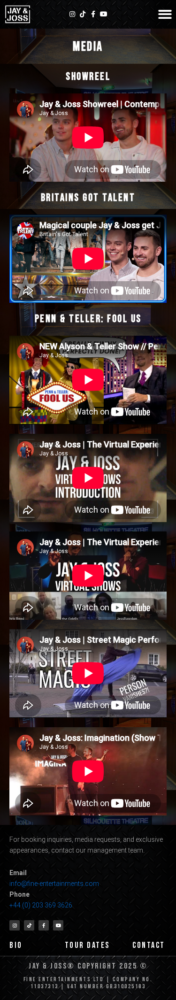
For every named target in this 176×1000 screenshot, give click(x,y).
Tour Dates (87, 945)
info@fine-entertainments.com (54, 883)
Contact (148, 945)
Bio (16, 945)
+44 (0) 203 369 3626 (41, 905)
